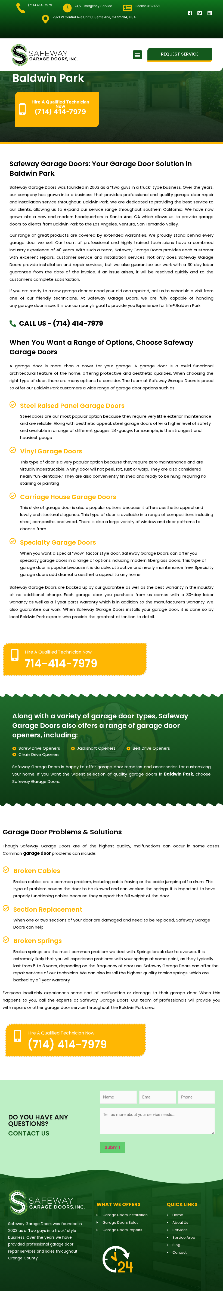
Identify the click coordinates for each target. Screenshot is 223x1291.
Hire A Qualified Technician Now (58, 652)
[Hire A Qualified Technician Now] (15, 655)
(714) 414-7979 (67, 1044)
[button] (137, 54)
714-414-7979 (61, 663)
